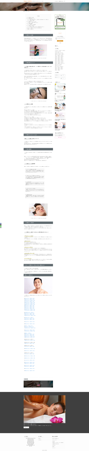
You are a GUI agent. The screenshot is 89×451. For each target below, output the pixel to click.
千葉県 (56, 56)
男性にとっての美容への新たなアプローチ (33, 22)
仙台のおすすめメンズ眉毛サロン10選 (29, 346)
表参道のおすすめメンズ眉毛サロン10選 (30, 304)
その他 (26, 7)
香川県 (28, 444)
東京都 (62, 59)
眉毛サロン (40, 438)
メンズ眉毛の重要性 (30, 23)
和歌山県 (33, 442)
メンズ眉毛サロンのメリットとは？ (32, 21)
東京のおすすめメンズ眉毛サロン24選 (29, 298)
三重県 (33, 441)
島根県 (32, 443)
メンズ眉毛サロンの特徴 (31, 20)
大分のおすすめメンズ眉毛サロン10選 (29, 360)
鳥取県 (33, 443)
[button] (0, 223)
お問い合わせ (54, 445)
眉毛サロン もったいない (58, 65)
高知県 (32, 444)
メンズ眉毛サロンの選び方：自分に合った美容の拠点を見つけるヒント (36, 26)
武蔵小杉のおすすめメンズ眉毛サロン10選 (30, 315)
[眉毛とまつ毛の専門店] (28, 1)
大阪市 (62, 57)
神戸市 (56, 67)
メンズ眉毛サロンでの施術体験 (32, 24)
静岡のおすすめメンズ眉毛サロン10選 (29, 323)
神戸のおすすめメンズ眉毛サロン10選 (29, 353)
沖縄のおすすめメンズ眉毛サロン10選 (29, 370)
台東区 (59, 56)
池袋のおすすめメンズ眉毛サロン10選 (29, 307)
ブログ (25, 7)
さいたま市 (56, 50)
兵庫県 (29, 442)
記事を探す (54, 441)
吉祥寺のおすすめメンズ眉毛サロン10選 (30, 300)
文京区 (56, 59)
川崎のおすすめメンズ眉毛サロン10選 (29, 314)
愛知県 (27, 441)
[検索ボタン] (64, 1)
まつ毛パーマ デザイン (58, 51)
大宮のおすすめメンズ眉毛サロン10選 (29, 318)
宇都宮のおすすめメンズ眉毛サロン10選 (30, 340)
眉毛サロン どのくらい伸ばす (58, 64)
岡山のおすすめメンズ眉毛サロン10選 (29, 362)
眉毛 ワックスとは (57, 66)
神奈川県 (61, 66)
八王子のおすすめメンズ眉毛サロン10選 (30, 310)
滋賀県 (32, 441)
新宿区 (59, 59)
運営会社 (53, 446)
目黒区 (56, 63)
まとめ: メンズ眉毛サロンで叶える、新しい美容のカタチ (35, 27)
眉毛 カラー (62, 63)
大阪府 (56, 58)
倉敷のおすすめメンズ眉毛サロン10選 (29, 363)
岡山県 (29, 443)
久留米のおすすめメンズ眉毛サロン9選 (29, 336)
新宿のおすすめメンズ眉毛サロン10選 (29, 299)
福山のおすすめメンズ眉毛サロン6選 (29, 366)
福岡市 (62, 67)
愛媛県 (31, 444)
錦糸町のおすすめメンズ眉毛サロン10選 (30, 302)
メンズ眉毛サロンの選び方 (31, 25)
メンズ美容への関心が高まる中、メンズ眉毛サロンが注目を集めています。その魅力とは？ (39, 19)
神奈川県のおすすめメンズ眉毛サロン (29, 312)
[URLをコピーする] (0, 227)
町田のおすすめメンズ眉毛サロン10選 (29, 306)
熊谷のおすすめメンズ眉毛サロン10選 (29, 319)
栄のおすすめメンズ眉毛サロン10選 (29, 326)
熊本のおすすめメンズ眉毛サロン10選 (29, 368)
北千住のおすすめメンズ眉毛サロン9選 (29, 303)
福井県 (59, 67)
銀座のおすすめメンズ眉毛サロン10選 (29, 305)
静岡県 (29, 441)
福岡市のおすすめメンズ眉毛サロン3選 (29, 337)
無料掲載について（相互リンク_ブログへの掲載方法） (58, 442)
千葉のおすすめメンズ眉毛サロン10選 (29, 321)
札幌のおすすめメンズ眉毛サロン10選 (29, 343)
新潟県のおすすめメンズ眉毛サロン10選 (30, 348)
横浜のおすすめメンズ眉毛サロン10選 (29, 313)
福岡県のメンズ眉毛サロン (28, 333)
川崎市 (62, 58)
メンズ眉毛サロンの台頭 (31, 17)
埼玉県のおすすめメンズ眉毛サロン (29, 317)
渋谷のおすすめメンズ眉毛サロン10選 (29, 308)
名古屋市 (62, 56)
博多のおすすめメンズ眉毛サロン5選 (29, 335)
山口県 (30, 443)
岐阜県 (59, 58)
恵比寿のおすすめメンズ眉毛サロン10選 (30, 309)
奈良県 (31, 442)
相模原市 (59, 63)
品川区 (56, 57)
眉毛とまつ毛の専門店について (56, 438)
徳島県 (29, 444)
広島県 (27, 443)
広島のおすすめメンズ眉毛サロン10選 (29, 365)
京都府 (30, 442)
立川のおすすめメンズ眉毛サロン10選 (29, 301)
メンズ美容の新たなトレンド (31, 18)
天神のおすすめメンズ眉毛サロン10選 (29, 334)
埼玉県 (59, 57)
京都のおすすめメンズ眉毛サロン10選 (29, 350)
